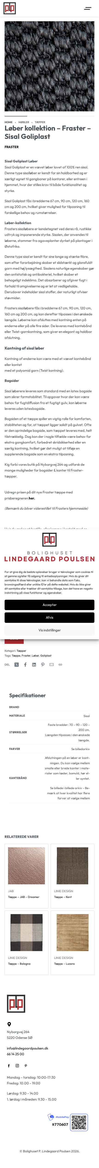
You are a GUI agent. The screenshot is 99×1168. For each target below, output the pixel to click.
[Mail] (52, 665)
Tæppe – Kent (63, 897)
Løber (35, 655)
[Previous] (13, 66)
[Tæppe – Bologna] (26, 932)
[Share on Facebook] (25, 665)
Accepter (50, 604)
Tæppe (16, 655)
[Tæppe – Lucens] (72, 932)
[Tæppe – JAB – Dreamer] (26, 865)
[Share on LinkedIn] (34, 665)
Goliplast (45, 655)
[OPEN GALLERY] (49, 66)
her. (32, 498)
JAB (11, 891)
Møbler (23, 122)
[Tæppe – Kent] (72, 865)
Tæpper (40, 122)
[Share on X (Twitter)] (17, 665)
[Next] (86, 66)
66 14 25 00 (15, 1054)
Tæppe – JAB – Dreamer (23, 897)
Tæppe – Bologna (19, 963)
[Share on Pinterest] (43, 665)
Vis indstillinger (49, 630)
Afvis (49, 617)
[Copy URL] (60, 665)
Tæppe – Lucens (64, 963)
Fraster (12, 147)
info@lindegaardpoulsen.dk (27, 1048)
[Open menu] (87, 8)
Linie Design (63, 891)
